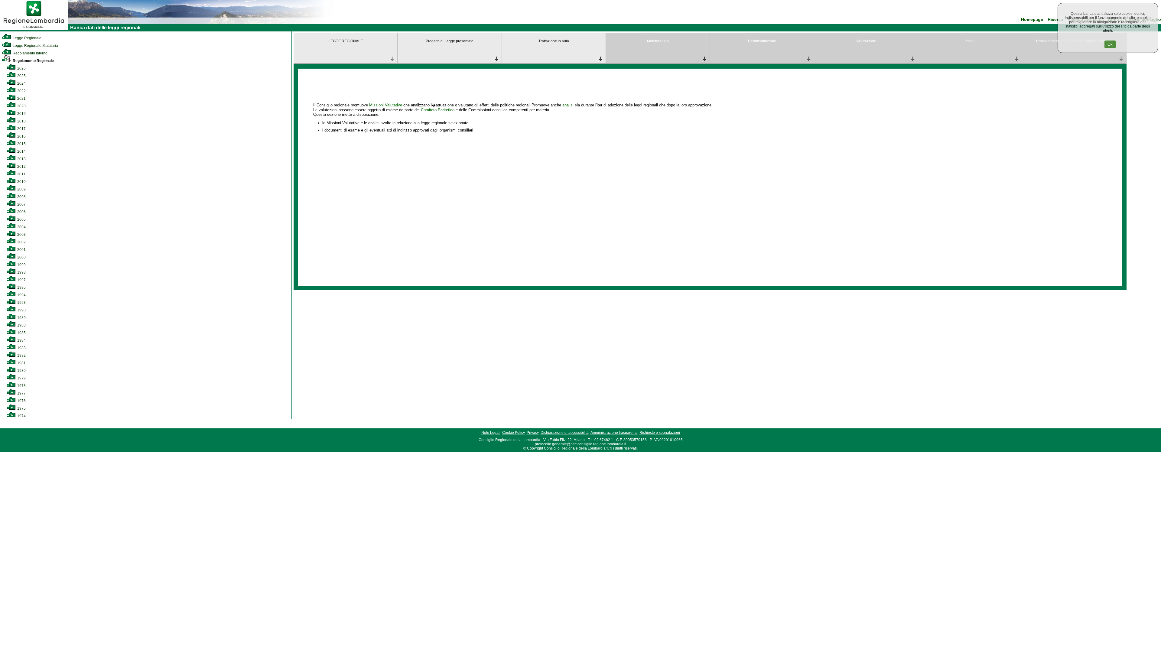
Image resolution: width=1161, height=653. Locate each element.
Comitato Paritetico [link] (437, 110)
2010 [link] (21, 182)
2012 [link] (21, 166)
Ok (1110, 44)
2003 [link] (21, 234)
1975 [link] (21, 408)
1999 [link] (21, 265)
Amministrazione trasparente (614, 432)
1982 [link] (21, 355)
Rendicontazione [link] (762, 41)
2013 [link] (21, 159)
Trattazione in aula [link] (553, 41)
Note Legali (490, 432)
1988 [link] (21, 325)
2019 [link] (21, 114)
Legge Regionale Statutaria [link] (35, 46)
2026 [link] (21, 68)
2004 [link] (21, 227)
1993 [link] (21, 303)
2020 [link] (21, 106)
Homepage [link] (1032, 19)
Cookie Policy (513, 432)
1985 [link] (21, 333)
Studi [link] (970, 41)
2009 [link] (21, 189)
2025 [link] (21, 76)
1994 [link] (21, 295)
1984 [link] (21, 340)
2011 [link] (20, 174)
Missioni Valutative (385, 105)
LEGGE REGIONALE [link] (345, 41)
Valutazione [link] (866, 41)
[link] (34, 29)
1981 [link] (21, 363)
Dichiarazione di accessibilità (565, 432)
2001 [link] (21, 250)
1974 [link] (21, 416)
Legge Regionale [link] (26, 38)
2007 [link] (21, 204)
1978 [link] (21, 386)
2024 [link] (21, 83)
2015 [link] (21, 144)
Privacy (533, 432)
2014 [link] (21, 151)
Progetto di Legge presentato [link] (449, 41)
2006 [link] (21, 212)
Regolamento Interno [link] (29, 53)
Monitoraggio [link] (658, 41)
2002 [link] (21, 242)
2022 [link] (21, 91)
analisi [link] (568, 105)
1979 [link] (21, 378)
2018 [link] (21, 121)
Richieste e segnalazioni (659, 432)
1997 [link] (21, 280)
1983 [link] (21, 348)
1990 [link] (21, 310)
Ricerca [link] (1055, 19)
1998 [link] (21, 272)
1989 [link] (21, 318)
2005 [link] (21, 219)
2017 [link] (21, 129)
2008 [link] (21, 197)
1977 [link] (21, 393)
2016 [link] (21, 136)
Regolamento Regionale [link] (33, 61)
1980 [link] (21, 371)
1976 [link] (21, 401)
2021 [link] (21, 98)
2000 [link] (21, 257)
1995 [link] (21, 287)
